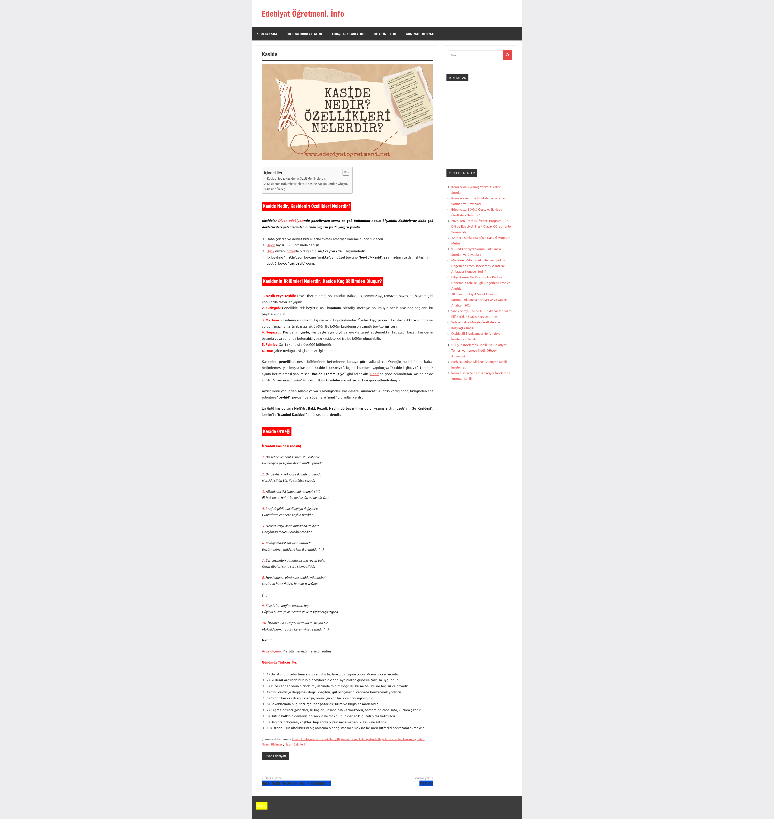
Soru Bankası (267, 34)
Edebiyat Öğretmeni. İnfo (303, 13)
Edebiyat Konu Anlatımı (304, 34)
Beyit (271, 245)
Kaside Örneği (276, 189)
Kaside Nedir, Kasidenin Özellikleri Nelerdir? (297, 178)
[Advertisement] (480, 124)
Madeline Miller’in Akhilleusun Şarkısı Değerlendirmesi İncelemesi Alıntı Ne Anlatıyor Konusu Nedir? (478, 265)
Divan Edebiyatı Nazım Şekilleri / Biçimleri (320, 739)
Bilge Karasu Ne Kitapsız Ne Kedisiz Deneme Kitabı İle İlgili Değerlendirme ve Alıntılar (480, 282)
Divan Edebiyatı (275, 756)
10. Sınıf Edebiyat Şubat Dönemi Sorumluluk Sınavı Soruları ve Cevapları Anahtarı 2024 (479, 299)
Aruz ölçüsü (271, 651)
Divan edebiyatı (291, 220)
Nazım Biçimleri (272, 744)
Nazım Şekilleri (295, 744)
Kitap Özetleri (385, 34)
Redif (374, 374)
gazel (290, 251)
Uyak (270, 251)
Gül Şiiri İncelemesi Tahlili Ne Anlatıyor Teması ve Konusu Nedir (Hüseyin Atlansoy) (479, 350)
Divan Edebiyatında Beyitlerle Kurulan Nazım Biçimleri (387, 739)
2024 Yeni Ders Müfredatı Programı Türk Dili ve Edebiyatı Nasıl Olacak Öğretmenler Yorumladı (481, 226)
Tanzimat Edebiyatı (420, 34)
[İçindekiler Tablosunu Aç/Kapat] (343, 172)
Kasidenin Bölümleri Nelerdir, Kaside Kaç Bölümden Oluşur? (307, 183)
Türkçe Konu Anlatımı (348, 34)
